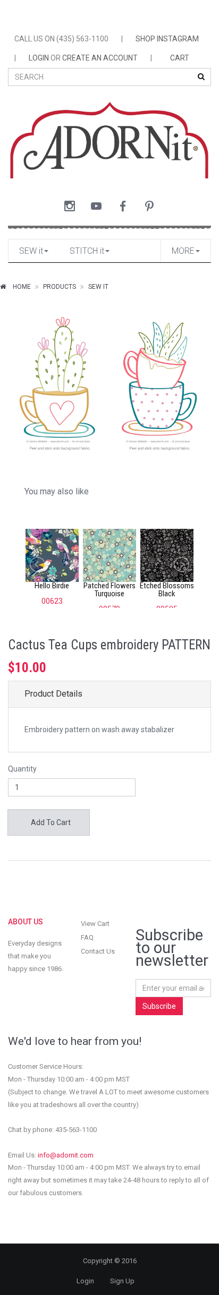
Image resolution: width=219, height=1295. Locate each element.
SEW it (31, 251)
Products (59, 286)
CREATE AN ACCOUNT (100, 58)
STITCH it (87, 251)
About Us (25, 921)
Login (85, 1280)
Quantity (22, 769)
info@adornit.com (66, 1155)
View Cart (95, 924)
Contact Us (98, 951)
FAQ (87, 937)
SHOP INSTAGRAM (167, 39)
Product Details (53, 694)
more (183, 251)
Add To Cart (50, 822)
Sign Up (122, 1280)
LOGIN (39, 58)
